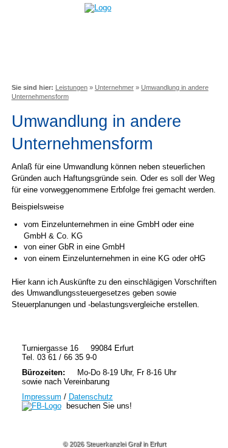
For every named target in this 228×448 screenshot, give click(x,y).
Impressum (41, 396)
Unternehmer (114, 87)
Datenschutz (91, 396)
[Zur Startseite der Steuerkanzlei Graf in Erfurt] (102, 7)
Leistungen (71, 87)
